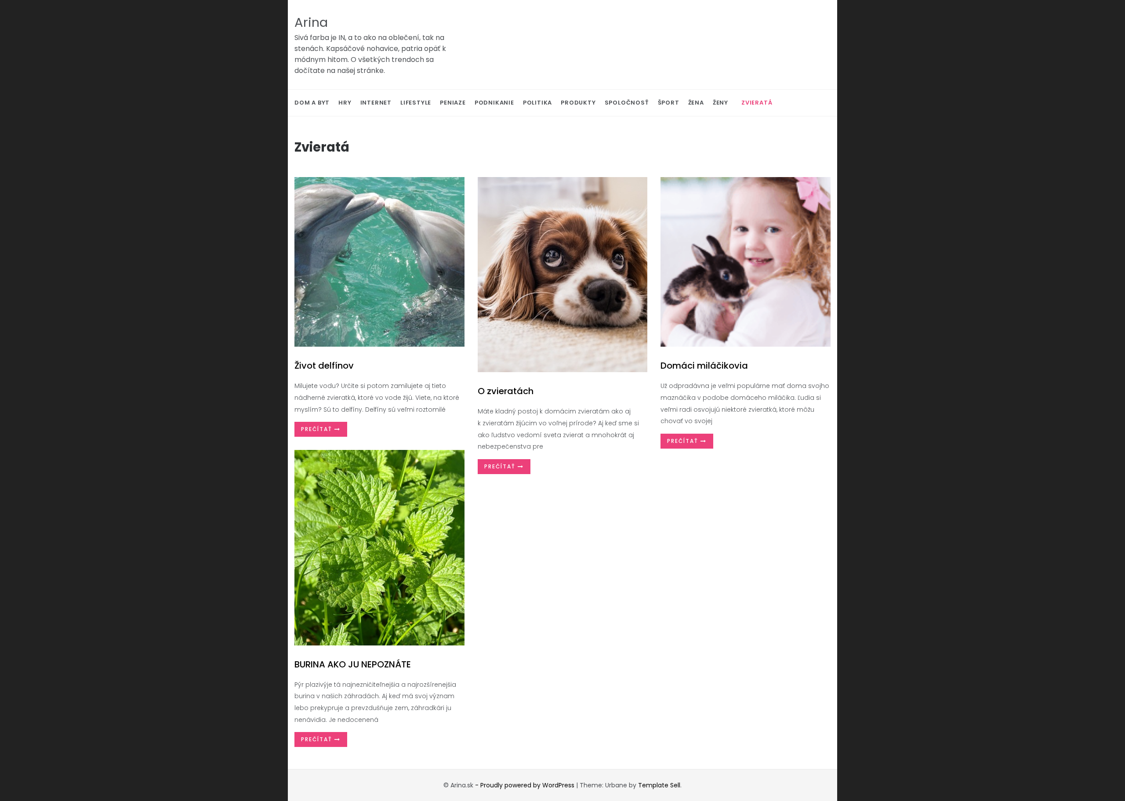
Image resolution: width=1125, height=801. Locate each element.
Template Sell (659, 785)
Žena (696, 102)
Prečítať (317, 429)
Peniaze (453, 102)
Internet (376, 102)
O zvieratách (505, 391)
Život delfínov (324, 365)
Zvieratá (756, 102)
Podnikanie (494, 102)
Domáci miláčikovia (704, 365)
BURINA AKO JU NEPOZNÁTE (352, 664)
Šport (668, 102)
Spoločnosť (627, 102)
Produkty (578, 102)
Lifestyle (415, 102)
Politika (537, 102)
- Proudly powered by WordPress (525, 785)
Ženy (720, 102)
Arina (311, 22)
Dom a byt (312, 102)
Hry (344, 102)
